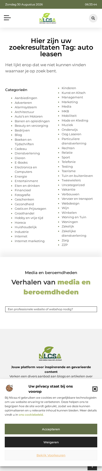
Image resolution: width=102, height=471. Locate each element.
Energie (21, 176)
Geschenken (24, 199)
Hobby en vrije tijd (29, 218)
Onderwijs (70, 129)
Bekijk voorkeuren (51, 455)
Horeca (20, 222)
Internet (21, 236)
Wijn (65, 208)
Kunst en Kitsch (74, 93)
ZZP (65, 245)
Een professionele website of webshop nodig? (40, 309)
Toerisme (69, 171)
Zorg (65, 240)
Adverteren (23, 103)
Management (72, 97)
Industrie (22, 232)
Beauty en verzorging (31, 125)
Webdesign (70, 203)
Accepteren (51, 429)
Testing (67, 166)
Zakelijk (68, 226)
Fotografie (22, 195)
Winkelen (69, 212)
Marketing (70, 102)
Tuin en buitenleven (77, 176)
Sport (66, 157)
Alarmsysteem (26, 107)
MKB (65, 111)
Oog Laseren (71, 134)
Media (66, 106)
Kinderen (69, 88)
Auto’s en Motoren (29, 116)
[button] (95, 389)
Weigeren (51, 442)
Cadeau (21, 149)
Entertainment (26, 181)
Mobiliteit (69, 116)
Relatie (67, 152)
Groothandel (24, 213)
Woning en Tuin (74, 217)
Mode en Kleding (75, 120)
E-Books (21, 162)
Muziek (67, 125)
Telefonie (69, 162)
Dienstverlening (27, 153)
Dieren (20, 158)
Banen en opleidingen (32, 121)
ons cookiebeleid (31, 414)
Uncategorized (73, 185)
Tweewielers (71, 180)
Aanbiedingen (26, 98)
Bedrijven (22, 130)
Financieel (23, 190)
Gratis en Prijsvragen (30, 208)
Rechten (68, 148)
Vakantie (68, 189)
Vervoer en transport (77, 199)
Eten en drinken (27, 186)
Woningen (70, 222)
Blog (18, 135)
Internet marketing (30, 241)
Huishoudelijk (26, 227)
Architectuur (24, 112)
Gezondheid (24, 204)
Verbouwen (70, 194)
